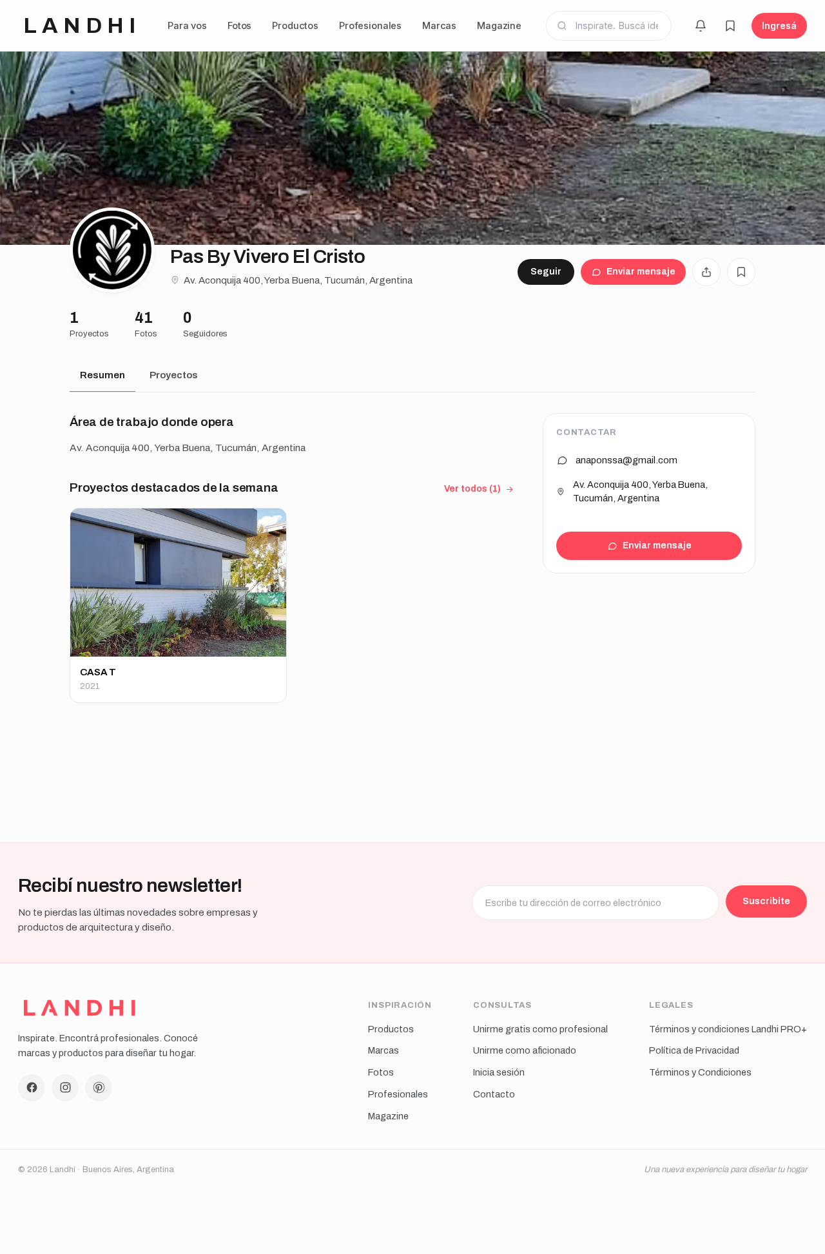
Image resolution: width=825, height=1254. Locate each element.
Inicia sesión (499, 1072)
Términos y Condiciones (700, 1072)
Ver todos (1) (472, 489)
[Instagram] (65, 1087)
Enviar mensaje (641, 271)
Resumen (102, 375)
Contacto (494, 1094)
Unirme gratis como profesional (540, 1029)
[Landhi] (79, 1007)
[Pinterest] (98, 1087)
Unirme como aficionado (524, 1050)
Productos (295, 25)
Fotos (239, 25)
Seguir (545, 271)
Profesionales (370, 25)
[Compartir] (706, 272)
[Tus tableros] (730, 25)
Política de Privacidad (694, 1050)
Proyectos (174, 375)
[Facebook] (31, 1087)
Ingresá (779, 25)
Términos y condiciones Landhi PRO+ (728, 1029)
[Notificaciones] (700, 25)
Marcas (439, 25)
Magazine (499, 25)
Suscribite (766, 901)
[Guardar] (741, 272)
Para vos (187, 25)
